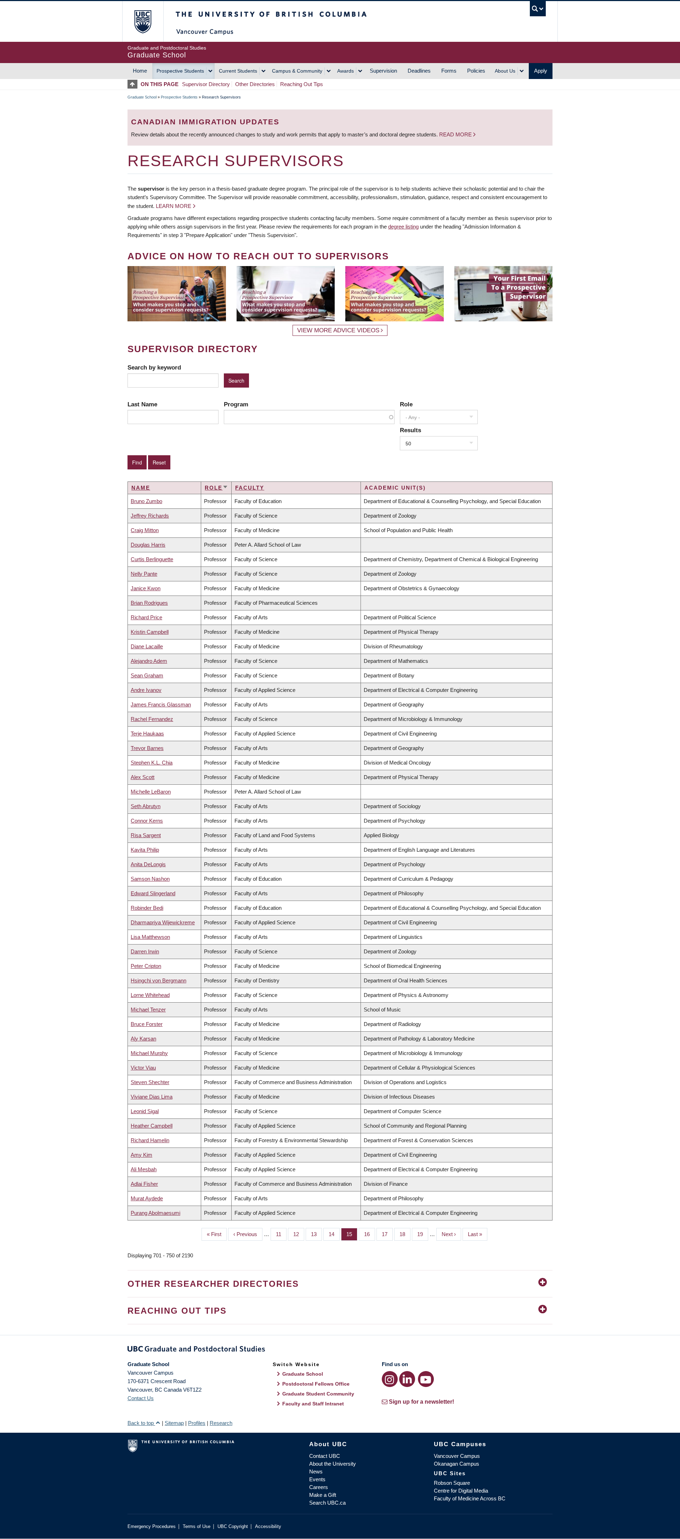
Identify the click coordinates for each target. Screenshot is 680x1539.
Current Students (238, 71)
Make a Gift (322, 1495)
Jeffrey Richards (150, 516)
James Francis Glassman (161, 704)
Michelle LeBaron (151, 792)
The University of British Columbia (142, 21)
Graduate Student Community (318, 1394)
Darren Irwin (145, 951)
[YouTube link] (426, 1379)
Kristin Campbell (150, 632)
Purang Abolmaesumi (155, 1213)
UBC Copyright (232, 1526)
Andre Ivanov (146, 690)
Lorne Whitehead (150, 995)
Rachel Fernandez (152, 719)
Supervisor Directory (206, 84)
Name (140, 488)
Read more (456, 134)
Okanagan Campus (456, 1464)
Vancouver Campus (457, 1456)
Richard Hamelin (150, 1140)
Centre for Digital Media (461, 1491)
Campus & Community (297, 71)
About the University (332, 1464)
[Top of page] (134, 84)
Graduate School (142, 97)
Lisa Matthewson (150, 937)
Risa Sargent (146, 835)
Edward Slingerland (153, 893)
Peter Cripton (146, 966)
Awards (345, 71)
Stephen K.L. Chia (151, 763)
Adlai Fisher (144, 1184)
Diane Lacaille (147, 646)
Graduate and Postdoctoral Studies (340, 1350)
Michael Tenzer (148, 1010)
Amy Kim (141, 1155)
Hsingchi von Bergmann (158, 980)
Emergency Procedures (152, 1526)
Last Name (142, 404)
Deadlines (419, 71)
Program (236, 404)
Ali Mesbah (144, 1169)
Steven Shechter (150, 1082)
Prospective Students (180, 71)
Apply (540, 71)
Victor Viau (143, 1068)
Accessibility (268, 1526)
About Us (505, 71)
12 (298, 1234)
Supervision (383, 71)
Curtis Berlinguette (152, 559)
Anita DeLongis (148, 864)
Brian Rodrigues (149, 603)
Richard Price (146, 617)
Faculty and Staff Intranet (313, 1403)
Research (221, 1423)
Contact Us (141, 1398)
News (316, 1471)
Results (410, 430)
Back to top (141, 1423)
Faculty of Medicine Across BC (469, 1498)
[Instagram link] (390, 1379)
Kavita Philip (145, 850)
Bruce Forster (147, 1024)
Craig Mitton (145, 530)
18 (405, 1234)
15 (351, 1234)
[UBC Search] (538, 8)
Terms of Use (196, 1526)
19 (422, 1234)
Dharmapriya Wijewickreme (163, 922)
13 (316, 1234)
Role (406, 404)
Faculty (249, 488)
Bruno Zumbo (146, 501)
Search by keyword (154, 367)
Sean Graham (147, 675)
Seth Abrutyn (145, 806)
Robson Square (452, 1483)
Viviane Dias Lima (151, 1097)
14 (334, 1234)
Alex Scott (142, 777)
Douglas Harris (148, 545)
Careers (318, 1487)
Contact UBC (324, 1456)
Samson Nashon (150, 879)
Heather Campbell (151, 1126)
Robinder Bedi (147, 908)
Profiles (196, 1423)
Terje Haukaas (147, 734)
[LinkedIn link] (407, 1379)
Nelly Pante (144, 574)
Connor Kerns (147, 821)
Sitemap (174, 1423)
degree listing (403, 227)
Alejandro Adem (149, 661)
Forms (449, 71)
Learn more (173, 206)
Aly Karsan (143, 1039)
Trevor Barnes (147, 748)
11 (281, 1234)
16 (369, 1234)
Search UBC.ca (327, 1503)
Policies (476, 71)
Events (317, 1479)
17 (387, 1234)
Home (140, 71)
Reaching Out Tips (301, 84)
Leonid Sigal (145, 1111)
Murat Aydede (147, 1198)
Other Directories (255, 84)
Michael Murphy (149, 1053)
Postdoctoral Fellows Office (316, 1384)
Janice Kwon (145, 588)
